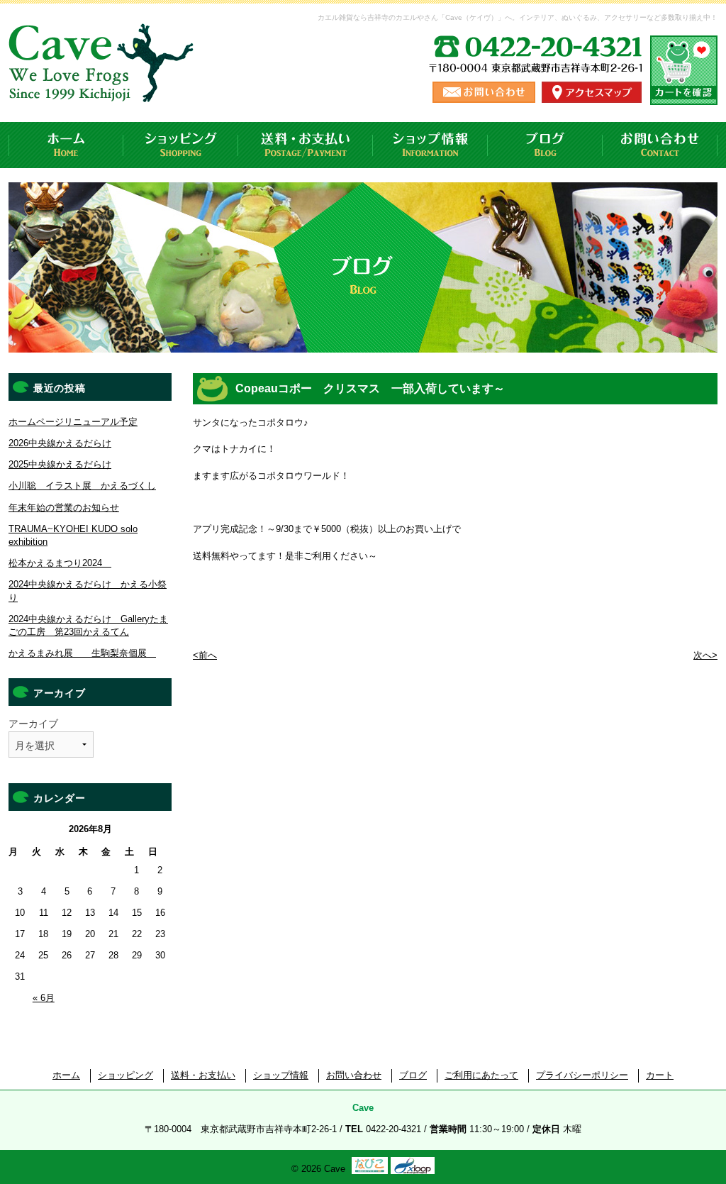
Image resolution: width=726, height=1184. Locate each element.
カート (660, 1075)
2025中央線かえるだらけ (60, 464)
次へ (705, 655)
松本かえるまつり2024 (60, 563)
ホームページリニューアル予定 (73, 421)
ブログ (545, 145)
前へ (205, 655)
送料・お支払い (305, 145)
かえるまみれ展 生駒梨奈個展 (82, 653)
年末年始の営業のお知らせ (64, 507)
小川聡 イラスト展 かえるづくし (82, 485)
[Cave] (104, 88)
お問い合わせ (660, 145)
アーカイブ (33, 723)
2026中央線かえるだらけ (60, 443)
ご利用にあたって (481, 1075)
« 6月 (44, 997)
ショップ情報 (430, 145)
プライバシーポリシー (582, 1075)
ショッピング (180, 145)
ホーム (66, 145)
